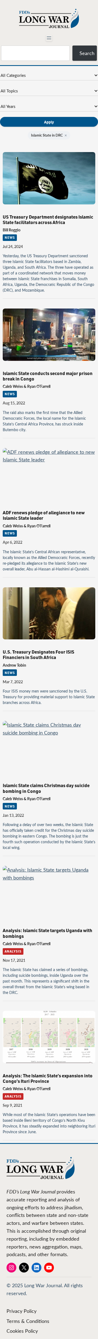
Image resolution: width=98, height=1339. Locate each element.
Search (86, 53)
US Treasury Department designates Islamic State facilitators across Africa (48, 219)
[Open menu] (49, 38)
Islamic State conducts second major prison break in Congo (48, 376)
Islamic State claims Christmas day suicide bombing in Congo (46, 788)
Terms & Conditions (28, 1321)
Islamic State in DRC (49, 135)
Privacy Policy (21, 1311)
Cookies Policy (22, 1331)
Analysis (13, 951)
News (10, 237)
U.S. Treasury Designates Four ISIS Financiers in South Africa (38, 654)
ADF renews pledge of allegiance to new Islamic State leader (44, 515)
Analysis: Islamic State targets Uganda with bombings (47, 933)
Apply (49, 121)
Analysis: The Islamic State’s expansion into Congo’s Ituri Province (48, 1078)
